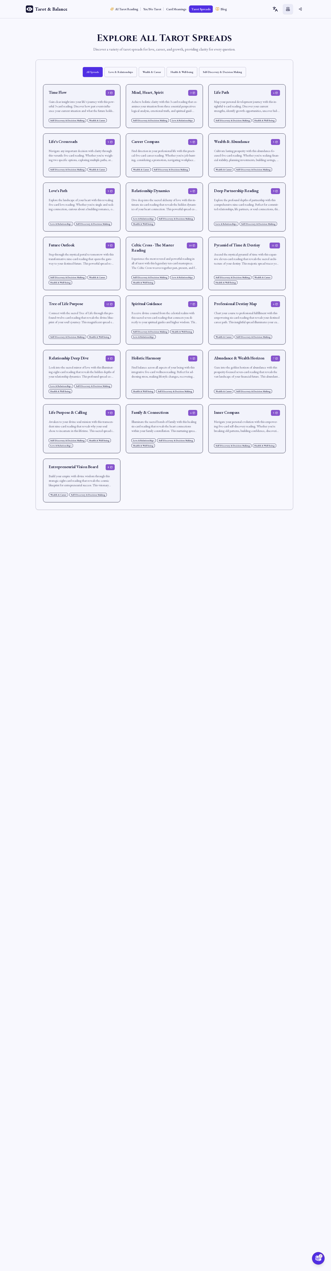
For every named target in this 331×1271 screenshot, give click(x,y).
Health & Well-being (181, 72)
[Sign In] (300, 9)
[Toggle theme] (288, 9)
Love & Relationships (120, 72)
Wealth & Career (152, 72)
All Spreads (92, 72)
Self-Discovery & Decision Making (222, 72)
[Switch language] (275, 9)
